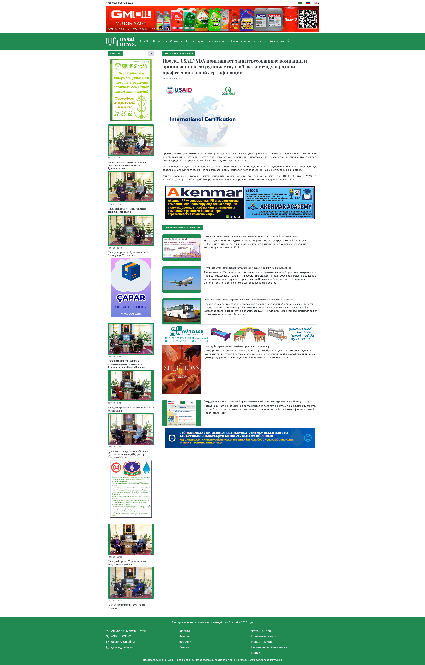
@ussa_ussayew (122, 647)
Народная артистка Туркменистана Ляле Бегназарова (131, 409)
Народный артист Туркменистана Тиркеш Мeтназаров (127, 210)
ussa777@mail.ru (123, 642)
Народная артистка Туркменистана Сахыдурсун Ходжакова (128, 254)
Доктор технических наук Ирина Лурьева (126, 606)
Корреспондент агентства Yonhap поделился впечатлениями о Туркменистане (127, 165)
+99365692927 (122, 636)
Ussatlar (145, 41)
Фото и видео (194, 41)
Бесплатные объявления (268, 41)
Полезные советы (217, 41)
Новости (159, 41)
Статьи (175, 41)
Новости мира (240, 41)
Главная (184, 631)
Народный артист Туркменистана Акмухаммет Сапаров (127, 563)
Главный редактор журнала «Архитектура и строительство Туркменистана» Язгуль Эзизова (126, 363)
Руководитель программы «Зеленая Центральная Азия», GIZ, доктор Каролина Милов (128, 454)
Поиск (255, 653)
